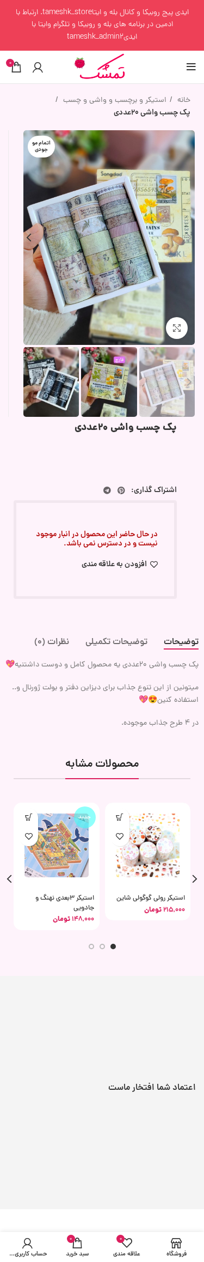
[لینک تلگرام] (107, 490)
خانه (182, 100)
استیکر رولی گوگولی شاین (150, 898)
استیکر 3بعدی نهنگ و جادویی (64, 903)
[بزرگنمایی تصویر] (177, 328)
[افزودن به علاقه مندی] (119, 836)
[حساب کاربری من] (37, 67)
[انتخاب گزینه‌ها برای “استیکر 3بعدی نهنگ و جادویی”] (28, 817)
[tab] (181, 643)
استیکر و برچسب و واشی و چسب (113, 100)
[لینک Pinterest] (121, 490)
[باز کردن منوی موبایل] (191, 67)
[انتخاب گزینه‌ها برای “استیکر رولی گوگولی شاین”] (119, 817)
